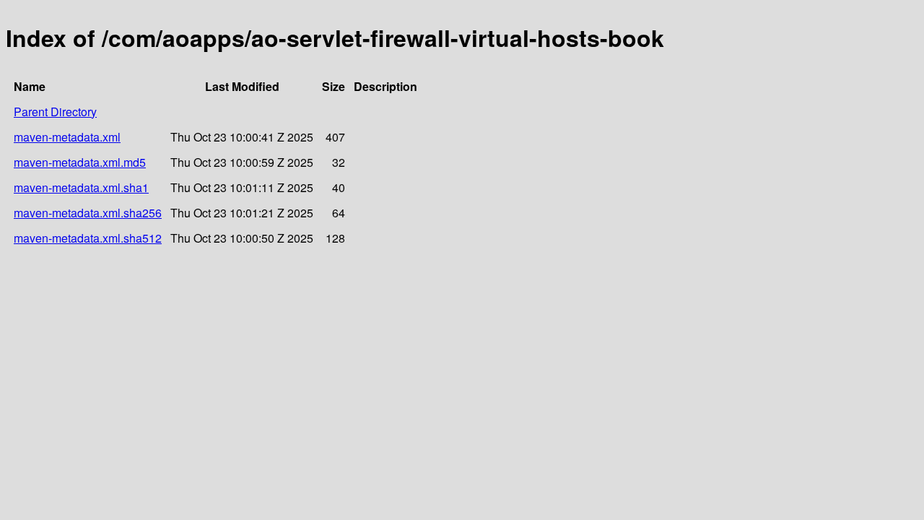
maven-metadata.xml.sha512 (88, 238)
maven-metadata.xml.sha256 (88, 212)
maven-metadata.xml (67, 137)
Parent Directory (55, 111)
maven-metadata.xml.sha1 (81, 187)
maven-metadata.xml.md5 (80, 162)
